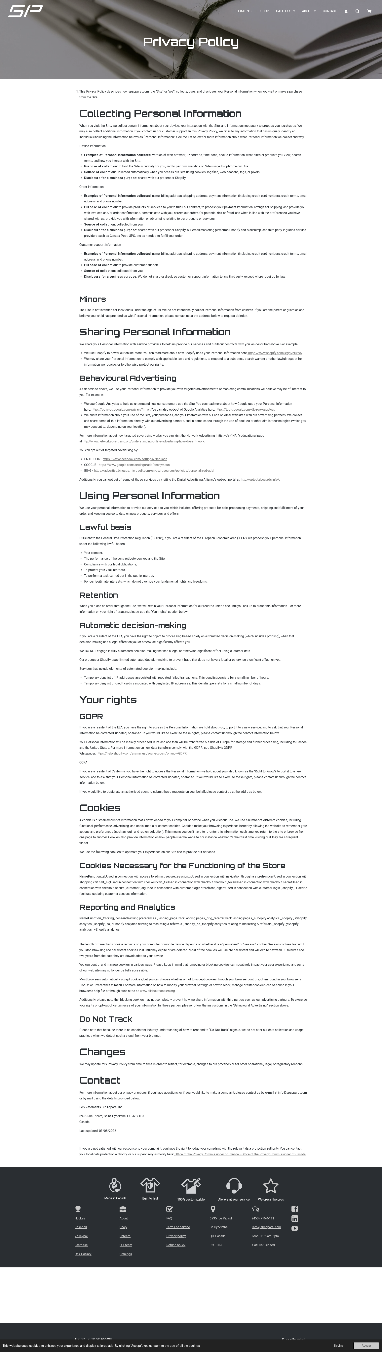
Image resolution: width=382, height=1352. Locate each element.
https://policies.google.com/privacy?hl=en (121, 409)
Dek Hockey (83, 1254)
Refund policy (175, 1245)
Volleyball (81, 1236)
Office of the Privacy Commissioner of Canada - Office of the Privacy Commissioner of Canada (240, 1154)
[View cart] (369, 11)
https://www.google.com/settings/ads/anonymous (134, 465)
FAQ (169, 1218)
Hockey (80, 1218)
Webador (302, 1339)
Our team (126, 1245)
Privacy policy (176, 1236)
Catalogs (126, 1254)
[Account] (346, 11)
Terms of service (178, 1227)
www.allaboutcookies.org (157, 991)
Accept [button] (366, 1345)
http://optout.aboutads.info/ (260, 479)
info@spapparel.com (266, 1227)
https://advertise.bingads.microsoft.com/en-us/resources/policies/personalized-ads (153, 470)
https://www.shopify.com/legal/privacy (275, 353)
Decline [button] (339, 1345)
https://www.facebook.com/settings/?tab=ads (135, 459)
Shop (123, 1227)
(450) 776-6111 (263, 1218)
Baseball (81, 1227)
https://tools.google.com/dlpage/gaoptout (245, 409)
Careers (125, 1236)
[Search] (357, 11)
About (124, 1218)
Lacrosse (81, 1245)
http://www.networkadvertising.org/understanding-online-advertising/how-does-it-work (143, 441)
